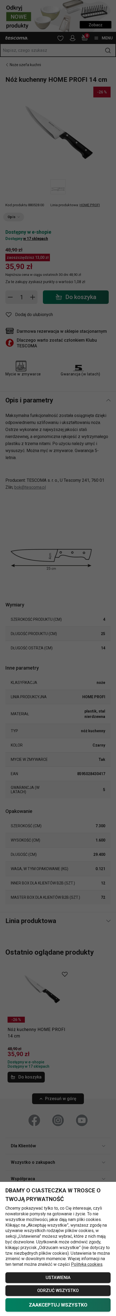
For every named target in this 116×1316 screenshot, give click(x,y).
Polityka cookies (87, 1264)
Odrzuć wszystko (58, 1290)
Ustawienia (58, 1277)
